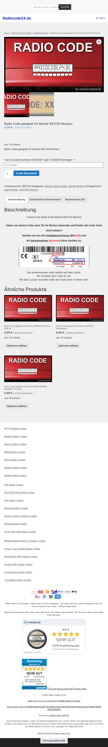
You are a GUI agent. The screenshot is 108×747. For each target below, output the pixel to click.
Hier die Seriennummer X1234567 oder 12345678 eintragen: (40, 159)
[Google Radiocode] (78, 689)
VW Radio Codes (13, 484)
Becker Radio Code (21, 33)
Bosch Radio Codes (15, 444)
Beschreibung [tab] (16, 199)
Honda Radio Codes (15, 523)
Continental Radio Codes (18, 572)
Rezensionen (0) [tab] (75, 199)
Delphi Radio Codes (15, 475)
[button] (98, 41)
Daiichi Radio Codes (15, 467)
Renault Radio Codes (16, 508)
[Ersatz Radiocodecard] (59, 689)
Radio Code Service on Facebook (42, 701)
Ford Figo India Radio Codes (20, 531)
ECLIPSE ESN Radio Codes (19, 492)
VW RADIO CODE (53, 707)
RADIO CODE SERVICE (16, 707)
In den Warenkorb (26, 173)
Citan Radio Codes (14, 459)
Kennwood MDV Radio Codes (20, 556)
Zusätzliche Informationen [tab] (45, 199)
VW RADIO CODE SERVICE (72, 707)
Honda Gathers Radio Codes (20, 516)
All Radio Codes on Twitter (68, 701)
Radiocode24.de (17, 18)
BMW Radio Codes (14, 452)
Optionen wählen (17, 345)
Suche (65, 6)
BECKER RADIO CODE (36, 707)
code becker (11, 189)
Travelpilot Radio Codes (17, 580)
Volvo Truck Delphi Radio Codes (22, 548)
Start (7, 33)
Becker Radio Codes (15, 436)
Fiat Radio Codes (14, 500)
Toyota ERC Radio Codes (18, 564)
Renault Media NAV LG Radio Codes (24, 540)
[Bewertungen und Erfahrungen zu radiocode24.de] (34, 689)
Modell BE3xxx (40, 33)
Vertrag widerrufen (54, 740)
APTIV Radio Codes (15, 428)
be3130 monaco (29, 189)
